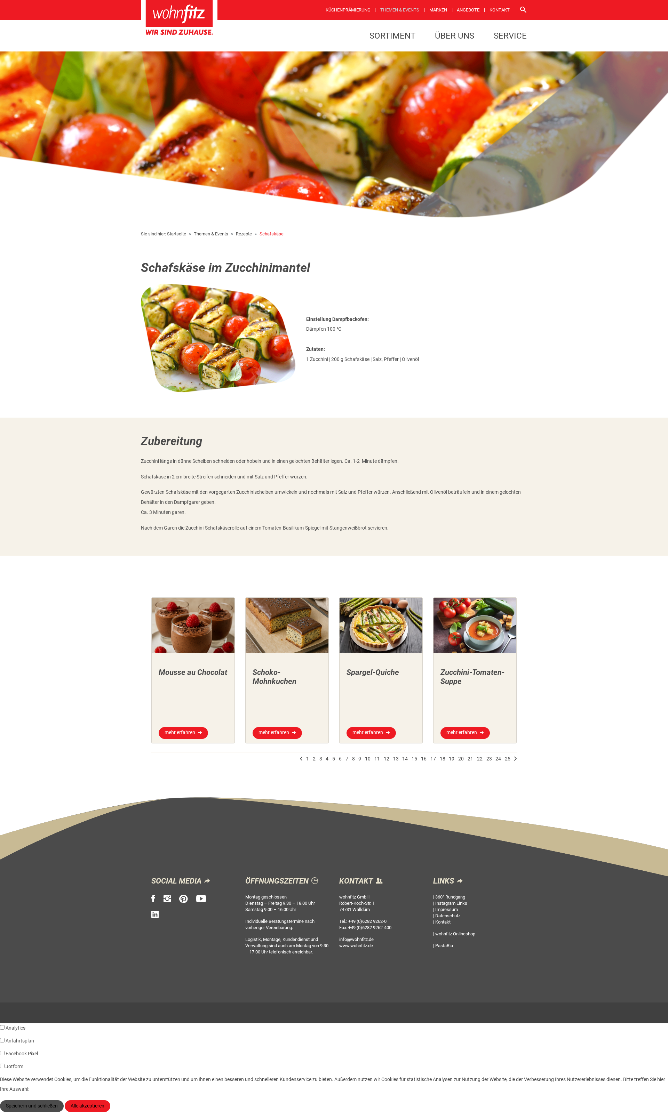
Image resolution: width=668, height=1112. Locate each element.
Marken (438, 10)
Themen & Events (399, 10)
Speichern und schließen (32, 1106)
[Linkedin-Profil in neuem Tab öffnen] (155, 914)
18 (442, 759)
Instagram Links (451, 903)
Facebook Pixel (22, 1054)
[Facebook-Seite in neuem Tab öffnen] (153, 899)
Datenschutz (447, 915)
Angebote (468, 10)
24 (498, 759)
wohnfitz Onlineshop (455, 933)
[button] (301, 759)
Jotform (14, 1067)
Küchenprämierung (348, 10)
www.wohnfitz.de (356, 945)
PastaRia (444, 945)
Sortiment (392, 36)
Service (510, 36)
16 (424, 759)
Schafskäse (272, 233)
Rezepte (244, 233)
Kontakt (500, 10)
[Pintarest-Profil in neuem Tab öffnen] (183, 899)
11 (377, 759)
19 (451, 759)
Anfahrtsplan (20, 1041)
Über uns (454, 36)
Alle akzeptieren (87, 1106)
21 (470, 759)
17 (433, 759)
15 (414, 759)
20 (461, 759)
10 (368, 759)
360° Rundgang (450, 897)
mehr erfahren (180, 732)
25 (507, 759)
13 (396, 759)
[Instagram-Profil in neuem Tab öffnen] (167, 899)
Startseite (176, 233)
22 (480, 759)
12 (386, 759)
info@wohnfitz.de (356, 939)
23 (489, 759)
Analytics (15, 1028)
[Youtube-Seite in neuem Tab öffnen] (201, 899)
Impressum (446, 909)
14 (405, 759)
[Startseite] (179, 20)
